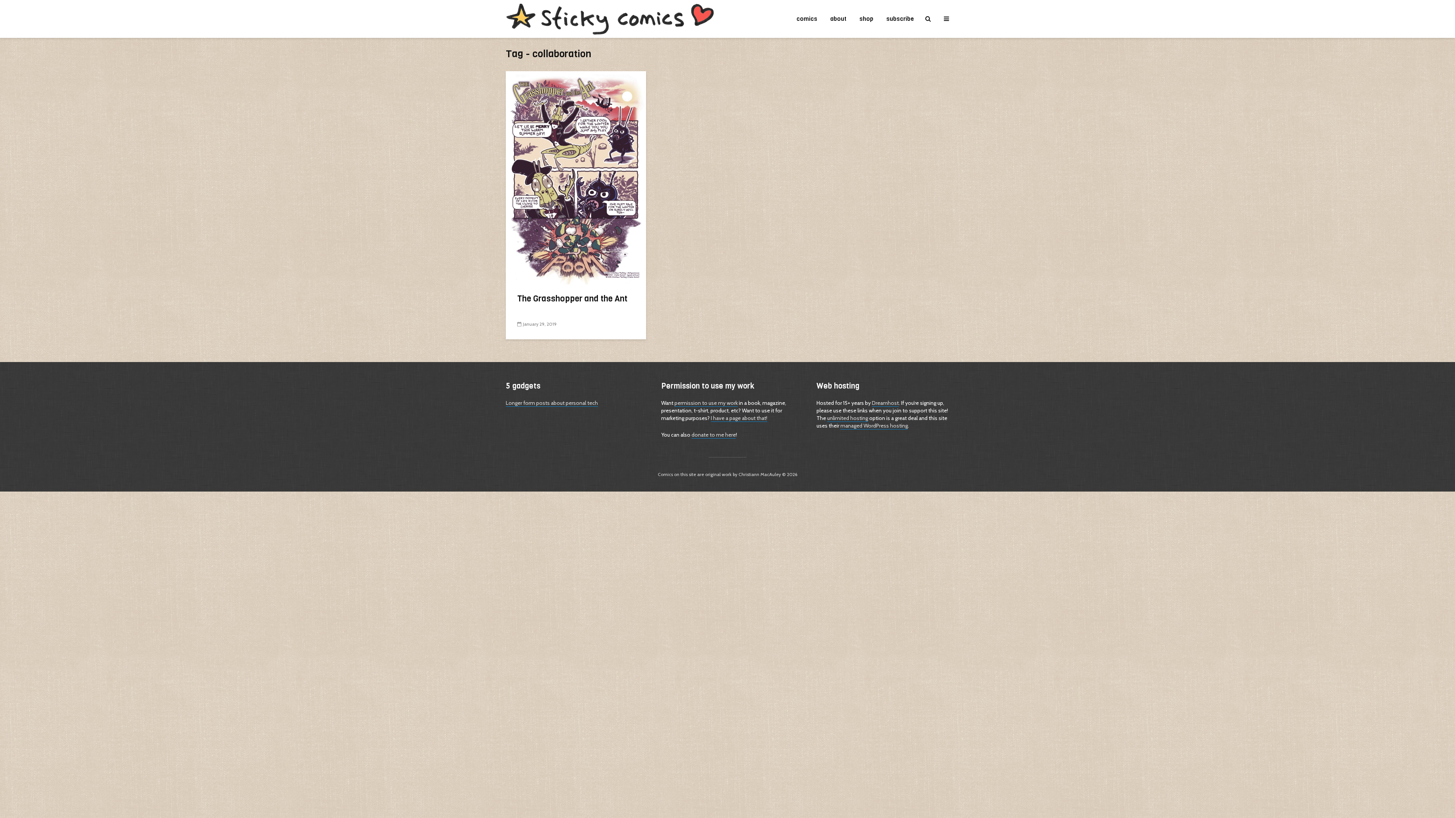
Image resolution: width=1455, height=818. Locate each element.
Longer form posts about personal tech (552, 403)
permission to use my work (706, 403)
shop (866, 19)
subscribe (900, 19)
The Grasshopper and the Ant (572, 298)
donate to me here (714, 434)
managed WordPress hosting (874, 425)
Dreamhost (885, 403)
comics (806, 19)
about (838, 19)
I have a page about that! (739, 418)
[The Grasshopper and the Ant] (576, 177)
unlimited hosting (847, 418)
